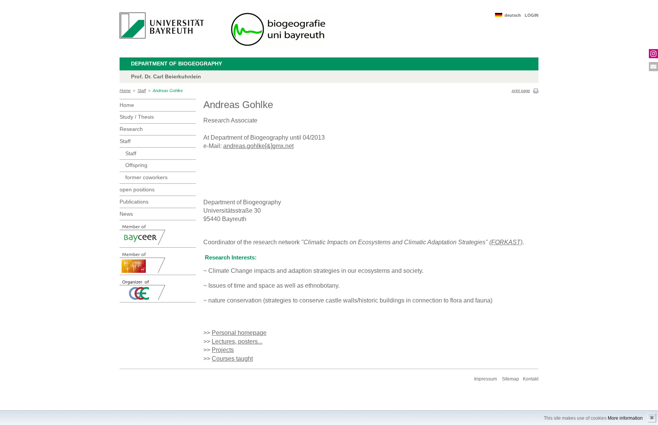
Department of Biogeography (176, 63)
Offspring (136, 165)
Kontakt (530, 379)
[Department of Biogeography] (278, 30)
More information (625, 418)
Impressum (485, 379)
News (126, 214)
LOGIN (531, 15)
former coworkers (146, 177)
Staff (141, 90)
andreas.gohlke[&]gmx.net (258, 146)
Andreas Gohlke (168, 90)
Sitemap (510, 379)
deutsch (513, 15)
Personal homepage (239, 332)
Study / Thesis (137, 117)
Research (131, 129)
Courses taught (232, 358)
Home (125, 90)
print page (521, 90)
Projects (223, 350)
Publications (134, 202)
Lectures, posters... (237, 341)
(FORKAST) (505, 242)
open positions (137, 189)
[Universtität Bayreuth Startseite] (162, 25)
